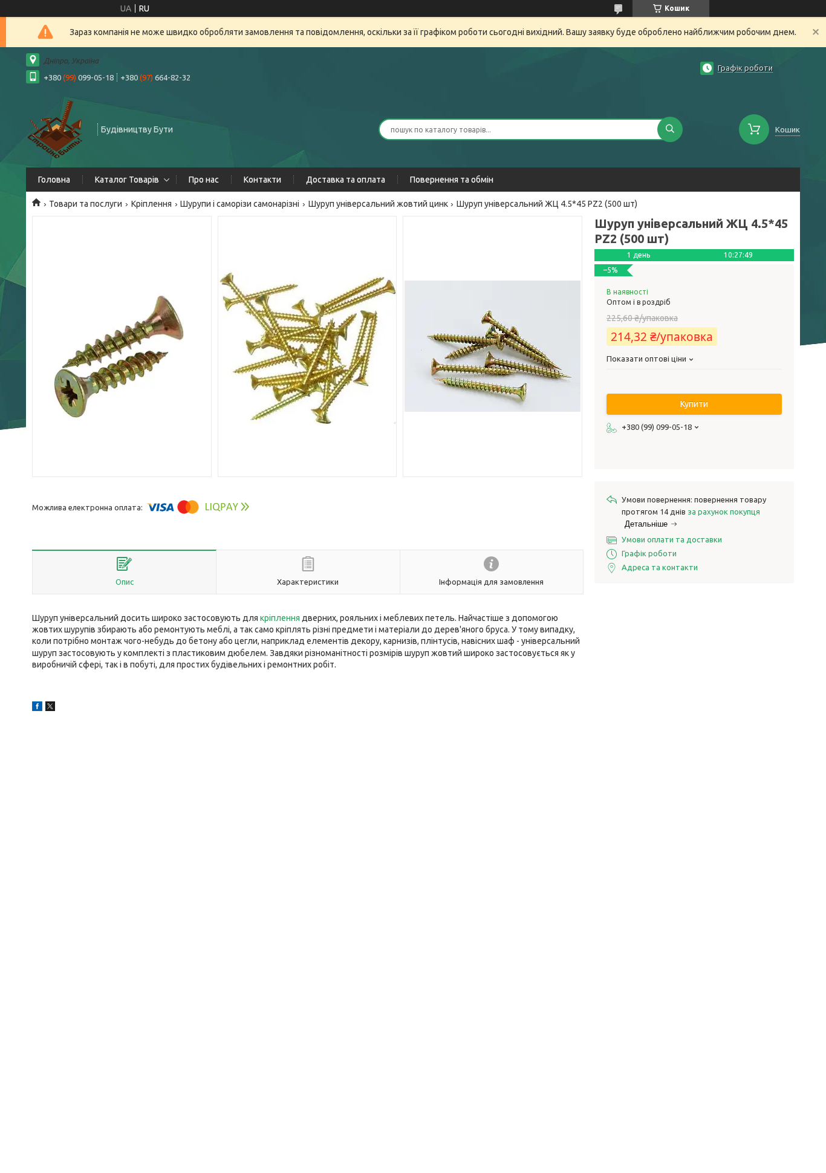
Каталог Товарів (127, 179)
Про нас (204, 179)
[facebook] (37, 708)
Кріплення (151, 204)
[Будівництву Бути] (56, 128)
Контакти (262, 179)
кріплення (280, 618)
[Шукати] (670, 129)
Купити (694, 404)
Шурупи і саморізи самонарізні (239, 204)
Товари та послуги (85, 204)
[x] (50, 708)
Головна (54, 179)
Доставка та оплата (345, 179)
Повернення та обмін (451, 179)
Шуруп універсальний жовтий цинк (378, 204)
